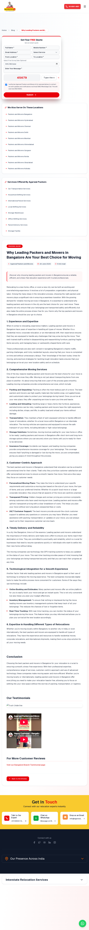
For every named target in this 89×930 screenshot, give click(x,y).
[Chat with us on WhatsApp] (82, 923)
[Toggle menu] (85, 6)
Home (4, 30)
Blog (13, 30)
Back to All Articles (19, 779)
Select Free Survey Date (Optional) (15, 60)
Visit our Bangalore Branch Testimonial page (26, 765)
